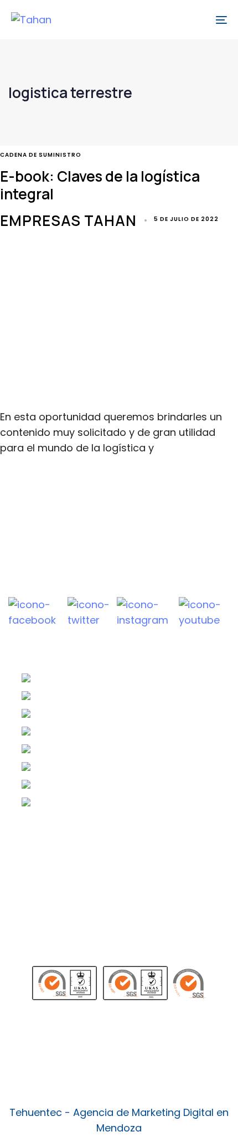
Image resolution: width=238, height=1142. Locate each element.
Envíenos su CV (58, 861)
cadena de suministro (40, 155)
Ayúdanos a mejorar (71, 931)
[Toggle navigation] (191, 19)
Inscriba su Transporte (77, 879)
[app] (119, 1041)
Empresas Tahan (68, 220)
